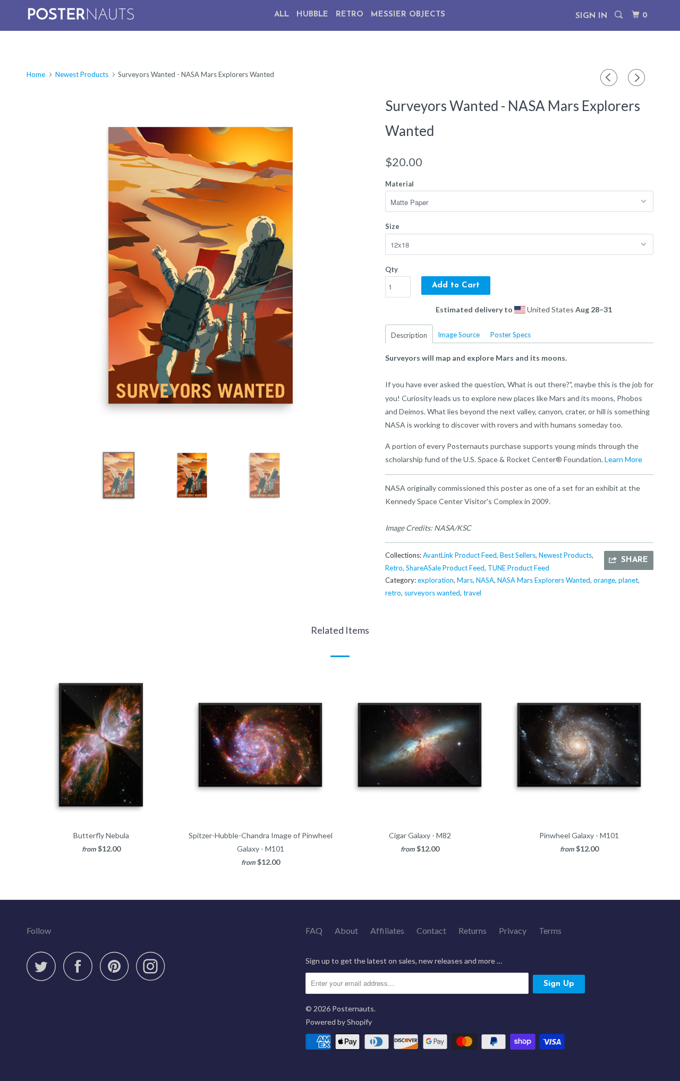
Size (392, 226)
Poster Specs (510, 334)
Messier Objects (408, 15)
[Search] (619, 15)
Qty (391, 269)
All (281, 15)
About (346, 930)
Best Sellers (518, 555)
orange (604, 580)
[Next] (638, 77)
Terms (550, 930)
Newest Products (565, 555)
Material (399, 184)
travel (472, 593)
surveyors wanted (432, 593)
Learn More (623, 459)
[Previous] (610, 77)
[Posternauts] (81, 14)
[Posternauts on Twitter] (44, 966)
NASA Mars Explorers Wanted (543, 580)
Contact (431, 930)
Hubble (312, 15)
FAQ (313, 930)
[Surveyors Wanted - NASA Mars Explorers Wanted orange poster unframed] (201, 265)
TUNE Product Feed (518, 568)
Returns (472, 930)
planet (628, 580)
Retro (349, 15)
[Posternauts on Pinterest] (117, 966)
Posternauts (353, 1008)
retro (393, 593)
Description (409, 335)
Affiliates (387, 930)
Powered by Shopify (338, 1021)
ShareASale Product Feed (445, 568)
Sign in (591, 16)
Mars (465, 580)
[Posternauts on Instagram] (153, 966)
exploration (436, 580)
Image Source (459, 334)
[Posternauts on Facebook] (80, 966)
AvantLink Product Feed (460, 555)
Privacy (512, 930)
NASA (485, 580)
